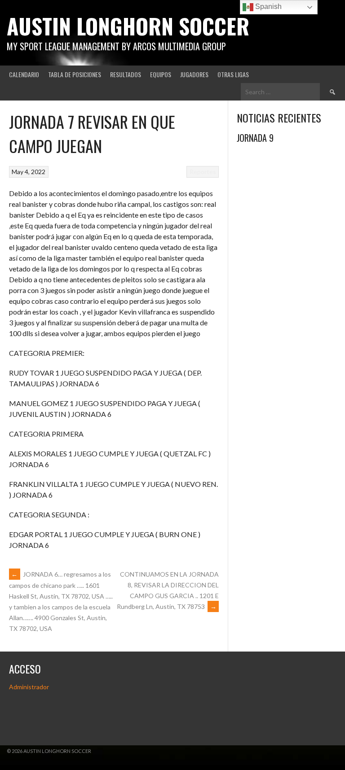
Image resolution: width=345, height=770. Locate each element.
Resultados (125, 74)
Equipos (160, 74)
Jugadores (194, 74)
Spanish (267, 6)
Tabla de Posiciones (74, 74)
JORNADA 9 (255, 137)
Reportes (203, 171)
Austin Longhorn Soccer (128, 26)
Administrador (29, 687)
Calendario (24, 74)
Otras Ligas (233, 74)
